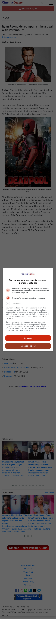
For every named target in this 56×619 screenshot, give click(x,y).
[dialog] (28, 309)
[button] (28, 303)
